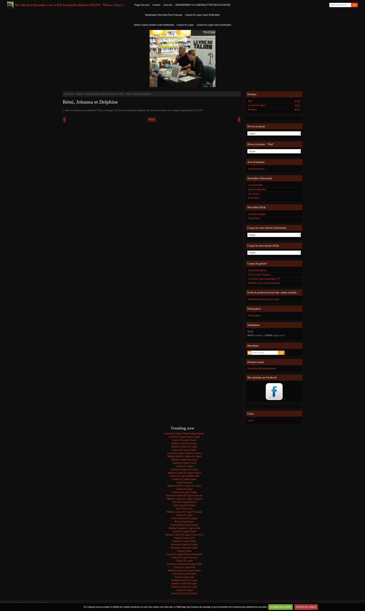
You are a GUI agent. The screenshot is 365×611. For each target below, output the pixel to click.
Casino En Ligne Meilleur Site (184, 476)
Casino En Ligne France (184, 440)
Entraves (273, 109)
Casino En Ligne (185, 25)
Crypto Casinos (184, 482)
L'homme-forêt (255, 185)
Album (79, 94)
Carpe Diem (254, 218)
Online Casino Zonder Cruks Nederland (154, 25)
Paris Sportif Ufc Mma (184, 505)
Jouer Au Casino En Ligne (184, 593)
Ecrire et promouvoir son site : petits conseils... (272, 292)
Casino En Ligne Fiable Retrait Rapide (184, 433)
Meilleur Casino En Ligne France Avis (184, 535)
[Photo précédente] (64, 120)
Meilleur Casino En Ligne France (184, 473)
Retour (151, 119)
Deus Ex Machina (257, 189)
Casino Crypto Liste (184, 577)
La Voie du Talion (273, 105)
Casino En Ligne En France (184, 469)
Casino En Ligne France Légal (184, 437)
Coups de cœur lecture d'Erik (263, 245)
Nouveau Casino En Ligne (184, 544)
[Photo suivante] (239, 120)
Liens (251, 420)
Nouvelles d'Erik (256, 207)
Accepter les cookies (280, 607)
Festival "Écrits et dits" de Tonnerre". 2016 (104, 94)
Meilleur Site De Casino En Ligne (184, 456)
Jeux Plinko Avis (184, 508)
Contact (156, 5)
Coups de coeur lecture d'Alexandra (266, 227)
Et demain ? (254, 198)
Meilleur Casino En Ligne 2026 (184, 528)
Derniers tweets (255, 362)
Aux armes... (254, 193)
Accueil (70, 94)
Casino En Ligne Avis (184, 567)
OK (354, 5)
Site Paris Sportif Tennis (184, 502)
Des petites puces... (258, 270)
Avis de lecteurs (255, 162)
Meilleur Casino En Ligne (184, 443)
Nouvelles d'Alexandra (259, 178)
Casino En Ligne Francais (184, 557)
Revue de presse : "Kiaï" (260, 144)
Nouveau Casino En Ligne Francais (184, 495)
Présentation (254, 308)
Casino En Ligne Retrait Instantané (184, 554)
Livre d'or (167, 5)
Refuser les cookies (306, 607)
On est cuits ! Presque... (260, 274)
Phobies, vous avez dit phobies (264, 283)
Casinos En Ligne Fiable (184, 492)
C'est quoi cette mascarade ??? (264, 279)
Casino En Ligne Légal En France (184, 453)
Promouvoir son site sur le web (263, 299)
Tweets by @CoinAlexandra (261, 368)
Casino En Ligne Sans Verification (202, 15)
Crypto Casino (184, 551)
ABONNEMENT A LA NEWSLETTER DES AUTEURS (202, 5)
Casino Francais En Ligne (184, 518)
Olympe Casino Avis (184, 538)
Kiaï (273, 101)
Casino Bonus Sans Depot (184, 525)
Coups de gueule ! (257, 263)
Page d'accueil (142, 5)
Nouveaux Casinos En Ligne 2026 (184, 564)
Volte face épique (257, 214)
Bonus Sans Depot (184, 521)
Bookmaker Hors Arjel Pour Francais (163, 15)
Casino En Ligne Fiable (184, 531)
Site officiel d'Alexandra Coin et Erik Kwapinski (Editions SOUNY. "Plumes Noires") (69, 5)
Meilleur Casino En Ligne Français (184, 499)
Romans (251, 94)
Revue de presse (256, 126)
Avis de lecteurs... (257, 169)
